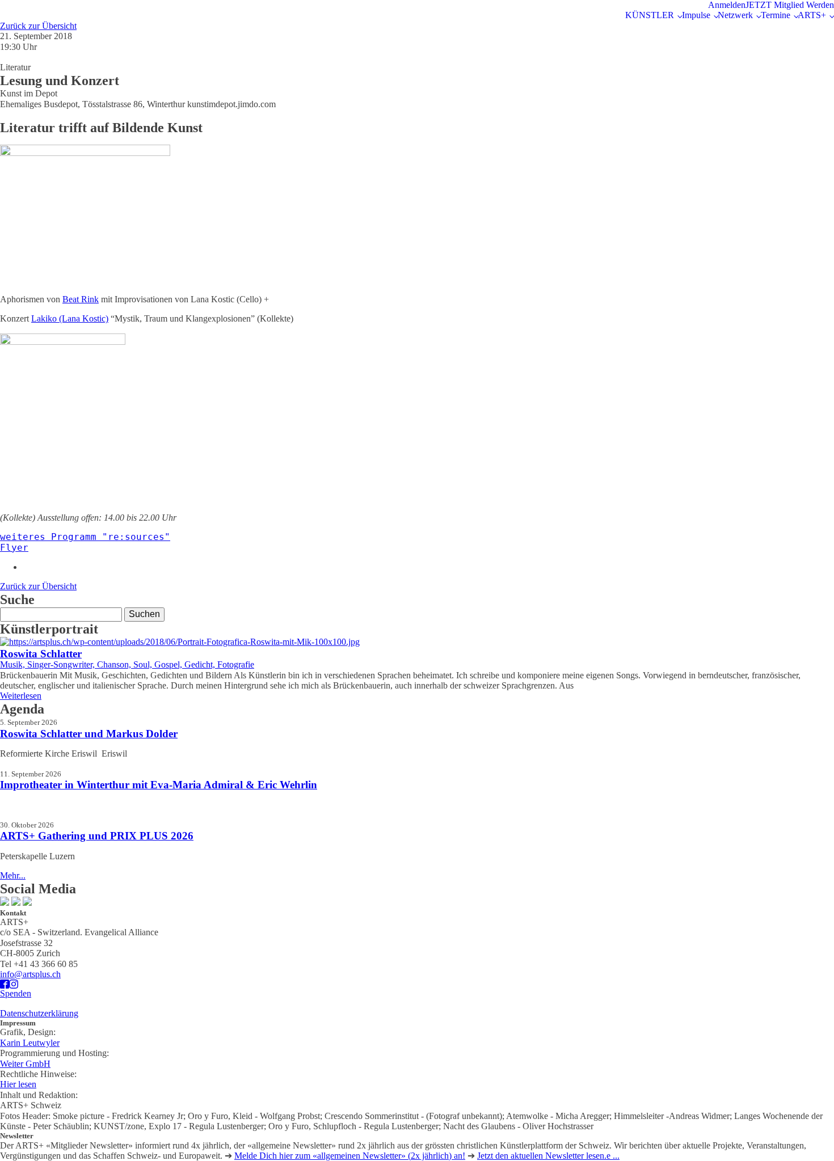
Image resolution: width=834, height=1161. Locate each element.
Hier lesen (18, 1084)
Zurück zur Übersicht (38, 26)
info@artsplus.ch (30, 974)
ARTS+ (812, 15)
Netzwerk (735, 15)
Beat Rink (80, 299)
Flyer (14, 547)
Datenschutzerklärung (39, 1013)
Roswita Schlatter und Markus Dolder (89, 734)
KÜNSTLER (649, 15)
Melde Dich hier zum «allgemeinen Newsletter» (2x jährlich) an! (349, 1155)
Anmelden (726, 5)
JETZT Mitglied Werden (789, 5)
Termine (775, 15)
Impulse (696, 15)
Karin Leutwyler (30, 1043)
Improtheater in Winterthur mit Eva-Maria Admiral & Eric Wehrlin (158, 785)
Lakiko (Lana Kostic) (69, 318)
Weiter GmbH (25, 1064)
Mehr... (13, 875)
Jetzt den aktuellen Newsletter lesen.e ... (548, 1155)
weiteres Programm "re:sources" (85, 536)
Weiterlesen (20, 695)
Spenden (15, 993)
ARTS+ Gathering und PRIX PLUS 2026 (96, 836)
